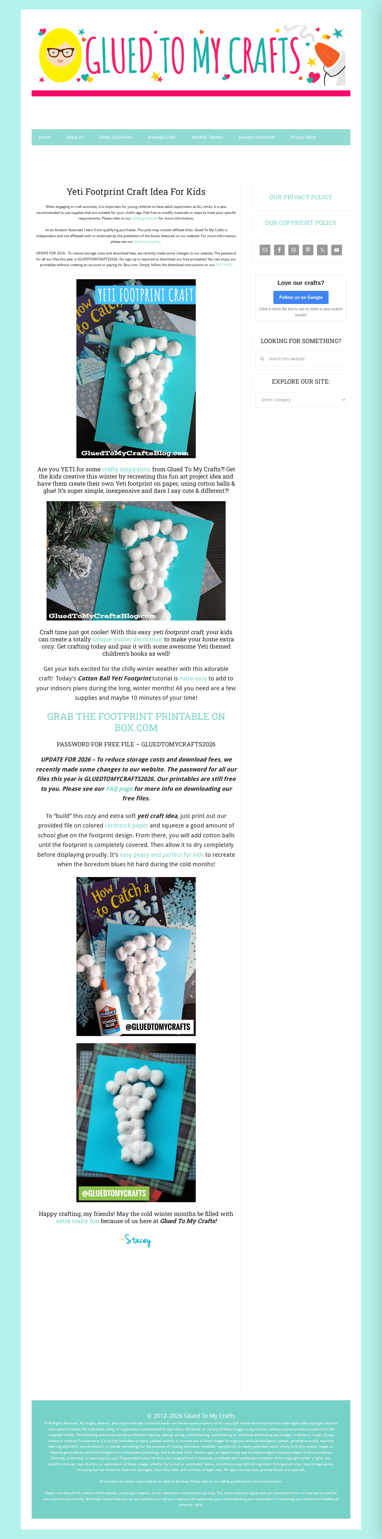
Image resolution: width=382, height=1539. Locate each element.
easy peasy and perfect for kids (162, 854)
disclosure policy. (147, 242)
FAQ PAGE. (224, 265)
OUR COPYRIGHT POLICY (301, 222)
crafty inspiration (126, 469)
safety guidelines (145, 218)
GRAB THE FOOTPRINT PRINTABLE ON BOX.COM (136, 722)
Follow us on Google (301, 297)
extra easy (193, 678)
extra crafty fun (77, 1221)
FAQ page (119, 788)
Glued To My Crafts (191, 55)
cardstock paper (126, 825)
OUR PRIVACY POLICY (300, 197)
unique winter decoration (128, 639)
